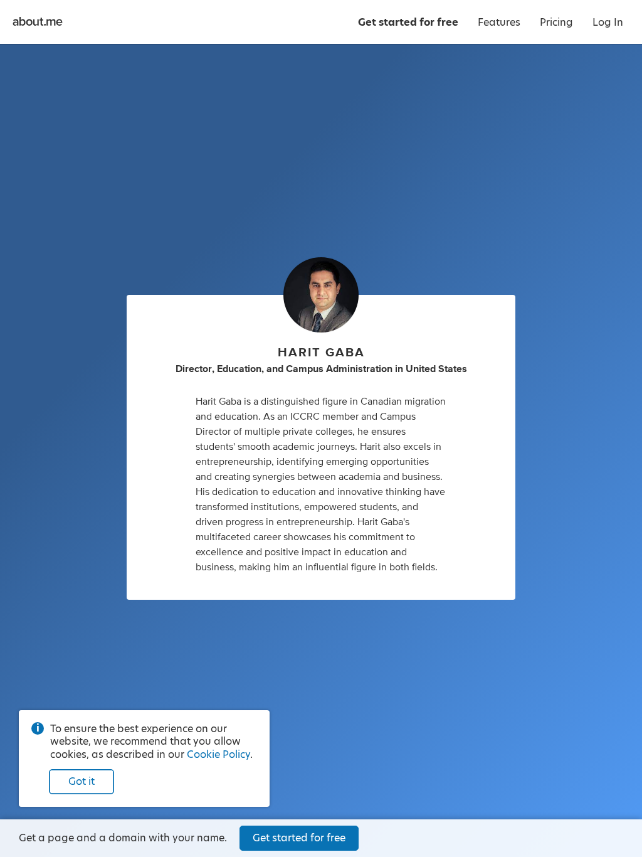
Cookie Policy (218, 754)
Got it (81, 781)
